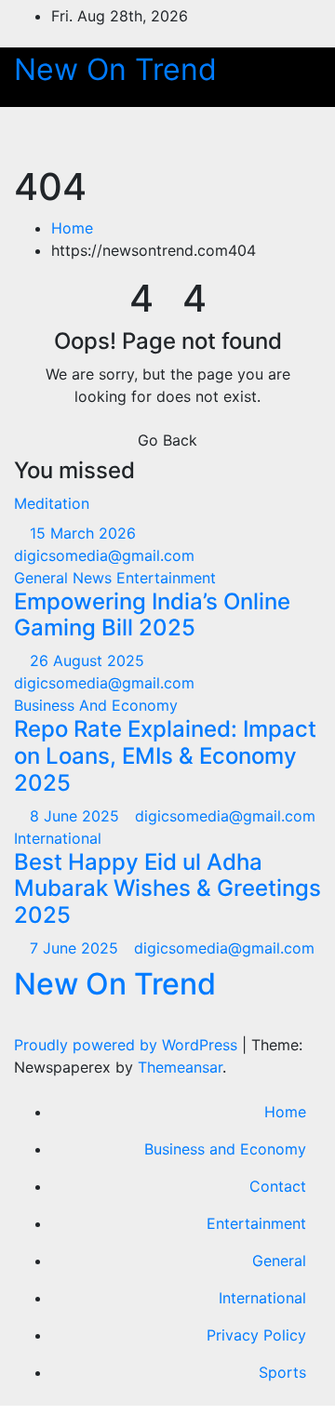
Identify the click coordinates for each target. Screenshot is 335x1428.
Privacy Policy (256, 1335)
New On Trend (115, 69)
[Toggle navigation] (286, 136)
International (57, 838)
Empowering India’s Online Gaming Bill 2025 (152, 615)
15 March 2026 (85, 533)
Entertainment (166, 577)
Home (72, 228)
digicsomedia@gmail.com (225, 816)
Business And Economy (96, 705)
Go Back (167, 440)
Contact (277, 1186)
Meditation (51, 503)
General (279, 1260)
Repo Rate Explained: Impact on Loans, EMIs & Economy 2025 (165, 755)
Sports (282, 1372)
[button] (220, 136)
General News (65, 577)
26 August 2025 (89, 660)
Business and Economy (225, 1149)
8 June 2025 (77, 816)
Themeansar (180, 1067)
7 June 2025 (76, 948)
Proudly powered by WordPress (128, 1044)
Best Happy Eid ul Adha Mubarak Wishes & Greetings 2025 (167, 888)
